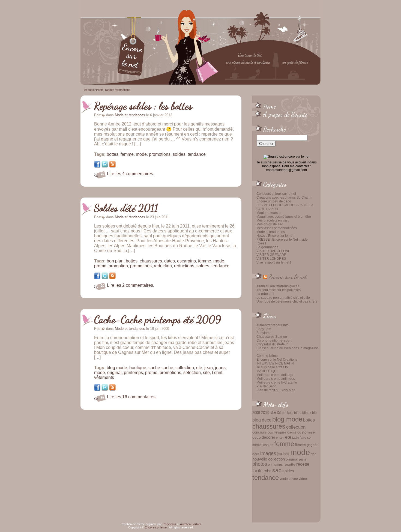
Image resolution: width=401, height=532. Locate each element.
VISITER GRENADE (271, 255)
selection (192, 372)
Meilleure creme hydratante (276, 382)
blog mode (287, 419)
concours (259, 432)
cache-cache (160, 367)
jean (208, 367)
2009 (256, 413)
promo (100, 266)
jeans (220, 367)
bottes (309, 419)
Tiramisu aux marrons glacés (277, 286)
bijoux (306, 413)
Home (269, 106)
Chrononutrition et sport (273, 340)
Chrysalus (169, 524)
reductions (184, 266)
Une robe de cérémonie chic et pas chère (287, 301)
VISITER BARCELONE (273, 251)
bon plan (115, 261)
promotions (159, 154)
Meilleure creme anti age (274, 375)
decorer (268, 437)
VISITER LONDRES (271, 259)
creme (292, 432)
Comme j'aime (267, 356)
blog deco (261, 419)
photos (259, 464)
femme (284, 443)
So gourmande (267, 247)
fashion (267, 445)
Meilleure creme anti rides (275, 379)
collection (296, 427)
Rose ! (261, 243)
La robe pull (265, 294)
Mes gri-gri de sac (269, 224)
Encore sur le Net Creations (276, 359)
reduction (163, 266)
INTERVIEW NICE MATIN (275, 363)
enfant (280, 437)
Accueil (89, 89)
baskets (287, 413)
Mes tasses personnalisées (276, 228)
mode (300, 452)
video (303, 479)
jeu (279, 454)
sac (277, 470)
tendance (265, 477)
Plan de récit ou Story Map (275, 390)
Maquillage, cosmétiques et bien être (283, 217)
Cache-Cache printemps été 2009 (157, 319)
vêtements (104, 377)
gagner (312, 445)
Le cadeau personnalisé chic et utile (283, 298)
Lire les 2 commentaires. (130, 285)
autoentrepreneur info (272, 325)
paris (302, 459)
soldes (288, 471)
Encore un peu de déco (273, 201)
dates (169, 261)
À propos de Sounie (285, 114)
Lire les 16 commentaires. (132, 396)
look (286, 454)
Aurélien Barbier (190, 524)
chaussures (268, 426)
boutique (137, 367)
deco (256, 437)
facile (295, 437)
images (268, 453)
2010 (265, 412)
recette (289, 464)
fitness (300, 445)
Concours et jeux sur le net (276, 194)
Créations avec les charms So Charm (284, 197)
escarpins (186, 261)
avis (275, 412)
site (206, 372)
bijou (297, 412)
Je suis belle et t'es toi (272, 367)
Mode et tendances (270, 232)
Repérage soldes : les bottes (143, 106)
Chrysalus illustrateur (272, 344)
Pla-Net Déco (266, 386)
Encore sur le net (288, 277)
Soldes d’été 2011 (126, 208)
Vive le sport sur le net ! (273, 262)
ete (288, 437)
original (292, 459)
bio (314, 412)
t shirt (217, 372)
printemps (275, 465)
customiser (306, 432)
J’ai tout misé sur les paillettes (278, 290)
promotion (118, 266)
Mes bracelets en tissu (272, 220)
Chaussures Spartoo (271, 337)
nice (313, 454)
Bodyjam (263, 333)
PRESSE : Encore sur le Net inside (282, 239)
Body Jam (263, 329)
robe (267, 471)
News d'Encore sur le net (274, 236)
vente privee (289, 478)
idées (255, 454)
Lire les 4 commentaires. (130, 173)
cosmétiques (277, 432)
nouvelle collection (268, 459)
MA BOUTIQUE (267, 371)
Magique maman (269, 213)
